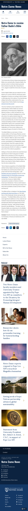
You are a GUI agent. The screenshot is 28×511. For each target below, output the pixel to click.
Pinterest (5, 477)
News (7, 18)
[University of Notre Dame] (14, 490)
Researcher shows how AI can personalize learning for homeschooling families (11, 332)
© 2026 (3, 480)
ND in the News (7, 248)
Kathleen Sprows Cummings (9, 173)
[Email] (17, 36)
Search (18, 13)
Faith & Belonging (14, 223)
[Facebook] (7, 36)
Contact (10, 13)
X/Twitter (5, 471)
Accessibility (8, 506)
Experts (5, 244)
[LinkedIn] (11, 36)
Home (3, 13)
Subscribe (6, 251)
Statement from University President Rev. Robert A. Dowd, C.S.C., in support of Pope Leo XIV (12, 434)
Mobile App (7, 497)
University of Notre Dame (14, 2)
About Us (5, 255)
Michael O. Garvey (8, 33)
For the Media (6, 448)
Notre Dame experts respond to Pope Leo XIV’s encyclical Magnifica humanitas (12, 367)
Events (6, 502)
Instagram (5, 473)
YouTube (5, 475)
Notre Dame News (11, 6)
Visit (6, 504)
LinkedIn (20, 504)
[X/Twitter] (14, 36)
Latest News (7, 241)
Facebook (5, 469)
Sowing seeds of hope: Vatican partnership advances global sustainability (12, 400)
